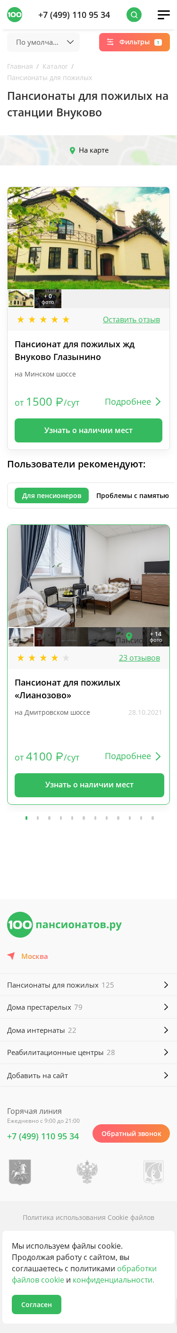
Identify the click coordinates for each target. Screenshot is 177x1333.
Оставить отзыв (131, 319)
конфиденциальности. (113, 1280)
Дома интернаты (41, 1030)
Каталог (55, 66)
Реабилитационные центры (61, 1052)
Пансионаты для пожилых (49, 77)
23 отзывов (139, 658)
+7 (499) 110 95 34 (74, 14)
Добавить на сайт (37, 1075)
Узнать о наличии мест (88, 430)
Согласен (36, 1304)
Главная (20, 66)
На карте (94, 150)
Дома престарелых (45, 1007)
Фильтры (139, 41)
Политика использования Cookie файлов (88, 1217)
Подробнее (128, 401)
